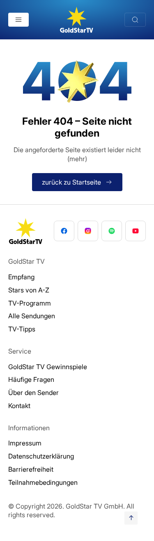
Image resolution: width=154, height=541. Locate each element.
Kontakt (19, 406)
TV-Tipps (21, 329)
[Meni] (18, 20)
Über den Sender (33, 392)
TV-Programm (29, 303)
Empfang (21, 277)
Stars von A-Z (28, 290)
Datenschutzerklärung (41, 456)
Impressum (24, 443)
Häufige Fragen (31, 379)
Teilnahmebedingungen (43, 482)
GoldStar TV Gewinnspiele (47, 367)
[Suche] (135, 20)
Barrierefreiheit (30, 469)
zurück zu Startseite (71, 182)
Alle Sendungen (31, 316)
